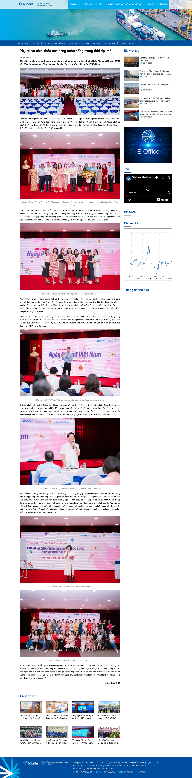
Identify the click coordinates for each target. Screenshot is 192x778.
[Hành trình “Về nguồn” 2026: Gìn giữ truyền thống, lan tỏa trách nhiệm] (109, 731)
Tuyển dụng (162, 4)
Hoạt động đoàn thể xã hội (54, 43)
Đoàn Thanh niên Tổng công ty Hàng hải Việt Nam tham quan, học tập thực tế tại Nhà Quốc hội (57, 741)
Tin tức (99, 4)
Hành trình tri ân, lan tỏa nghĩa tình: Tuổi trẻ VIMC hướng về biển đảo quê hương (109, 717)
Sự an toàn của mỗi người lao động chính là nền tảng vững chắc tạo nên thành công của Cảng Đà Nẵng (57, 717)
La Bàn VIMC (23, 43)
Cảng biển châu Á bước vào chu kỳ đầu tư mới (155, 86)
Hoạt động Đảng (76, 43)
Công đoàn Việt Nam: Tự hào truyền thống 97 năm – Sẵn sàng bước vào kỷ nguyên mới (83, 741)
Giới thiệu (88, 4)
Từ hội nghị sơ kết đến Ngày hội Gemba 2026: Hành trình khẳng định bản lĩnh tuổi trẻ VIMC (82, 717)
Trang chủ (75, 4)
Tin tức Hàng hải (111, 43)
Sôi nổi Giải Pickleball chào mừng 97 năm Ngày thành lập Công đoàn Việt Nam (30, 741)
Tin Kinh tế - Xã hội (129, 43)
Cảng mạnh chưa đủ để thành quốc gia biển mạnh (154, 59)
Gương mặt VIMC (93, 43)
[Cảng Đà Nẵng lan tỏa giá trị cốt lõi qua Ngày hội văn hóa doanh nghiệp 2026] (31, 707)
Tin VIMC (36, 43)
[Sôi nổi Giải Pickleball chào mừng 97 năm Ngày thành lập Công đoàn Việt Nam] (31, 731)
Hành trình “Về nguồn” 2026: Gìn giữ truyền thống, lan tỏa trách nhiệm (108, 741)
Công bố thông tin (134, 4)
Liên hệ (150, 4)
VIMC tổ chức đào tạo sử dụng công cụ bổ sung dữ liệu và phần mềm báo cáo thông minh (156, 113)
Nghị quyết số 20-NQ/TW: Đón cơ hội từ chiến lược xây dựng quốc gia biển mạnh (155, 99)
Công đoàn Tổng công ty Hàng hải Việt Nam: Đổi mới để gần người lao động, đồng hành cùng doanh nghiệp (156, 72)
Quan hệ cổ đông (114, 4)
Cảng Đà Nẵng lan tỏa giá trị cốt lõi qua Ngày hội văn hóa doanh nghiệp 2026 (30, 717)
